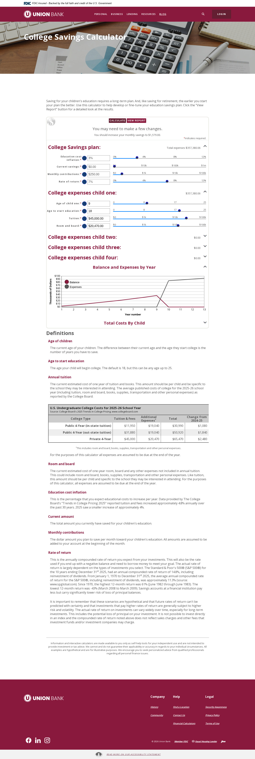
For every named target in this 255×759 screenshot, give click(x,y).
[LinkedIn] (38, 740)
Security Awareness (216, 707)
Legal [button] (209, 697)
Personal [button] (101, 14)
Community (156, 715)
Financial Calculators (184, 723)
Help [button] (176, 697)
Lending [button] (132, 14)
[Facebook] (28, 740)
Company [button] (157, 697)
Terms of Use (212, 723)
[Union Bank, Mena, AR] (44, 14)
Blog (162, 14)
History (154, 707)
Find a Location (181, 707)
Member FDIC (181, 741)
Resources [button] (149, 14)
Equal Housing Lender (206, 741)
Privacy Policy (212, 715)
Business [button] (117, 14)
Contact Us (179, 715)
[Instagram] (47, 740)
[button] (127, 147)
